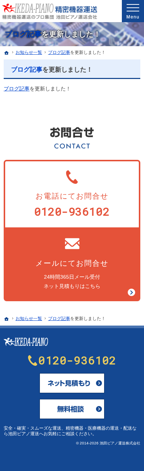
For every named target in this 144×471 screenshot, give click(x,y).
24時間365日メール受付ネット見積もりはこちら (72, 274)
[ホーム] (7, 52)
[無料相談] (72, 409)
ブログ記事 (23, 34)
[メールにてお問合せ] (72, 383)
